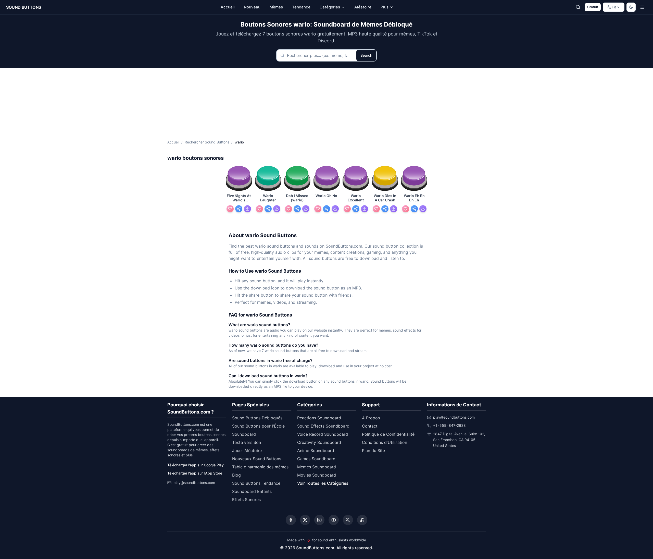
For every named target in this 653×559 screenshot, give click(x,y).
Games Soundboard (316, 458)
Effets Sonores (246, 499)
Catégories (330, 7)
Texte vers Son (246, 442)
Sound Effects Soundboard (323, 426)
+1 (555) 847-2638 (449, 425)
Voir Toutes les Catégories (322, 483)
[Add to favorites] (230, 208)
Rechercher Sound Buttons (207, 142)
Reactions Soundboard (319, 417)
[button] (239, 178)
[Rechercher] (578, 7)
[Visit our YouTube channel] (334, 520)
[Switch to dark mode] (631, 7)
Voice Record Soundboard (322, 434)
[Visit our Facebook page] (291, 520)
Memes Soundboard (316, 466)
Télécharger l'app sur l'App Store (194, 473)
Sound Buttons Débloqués (257, 417)
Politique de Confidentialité (388, 434)
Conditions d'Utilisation (384, 442)
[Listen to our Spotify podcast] (362, 520)
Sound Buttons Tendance (256, 483)
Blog (236, 475)
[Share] (238, 208)
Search (366, 55)
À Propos (371, 417)
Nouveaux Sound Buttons (256, 458)
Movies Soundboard (316, 475)
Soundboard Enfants (252, 491)
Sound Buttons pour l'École (258, 426)
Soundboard (244, 434)
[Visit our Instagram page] (319, 520)
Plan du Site (373, 450)
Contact (370, 426)
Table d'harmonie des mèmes (260, 466)
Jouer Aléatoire (247, 450)
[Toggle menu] (642, 7)
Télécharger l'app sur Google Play (195, 465)
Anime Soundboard (315, 450)
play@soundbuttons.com (194, 482)
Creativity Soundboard (319, 442)
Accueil (173, 142)
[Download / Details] (247, 208)
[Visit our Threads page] (348, 520)
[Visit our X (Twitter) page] (305, 520)
